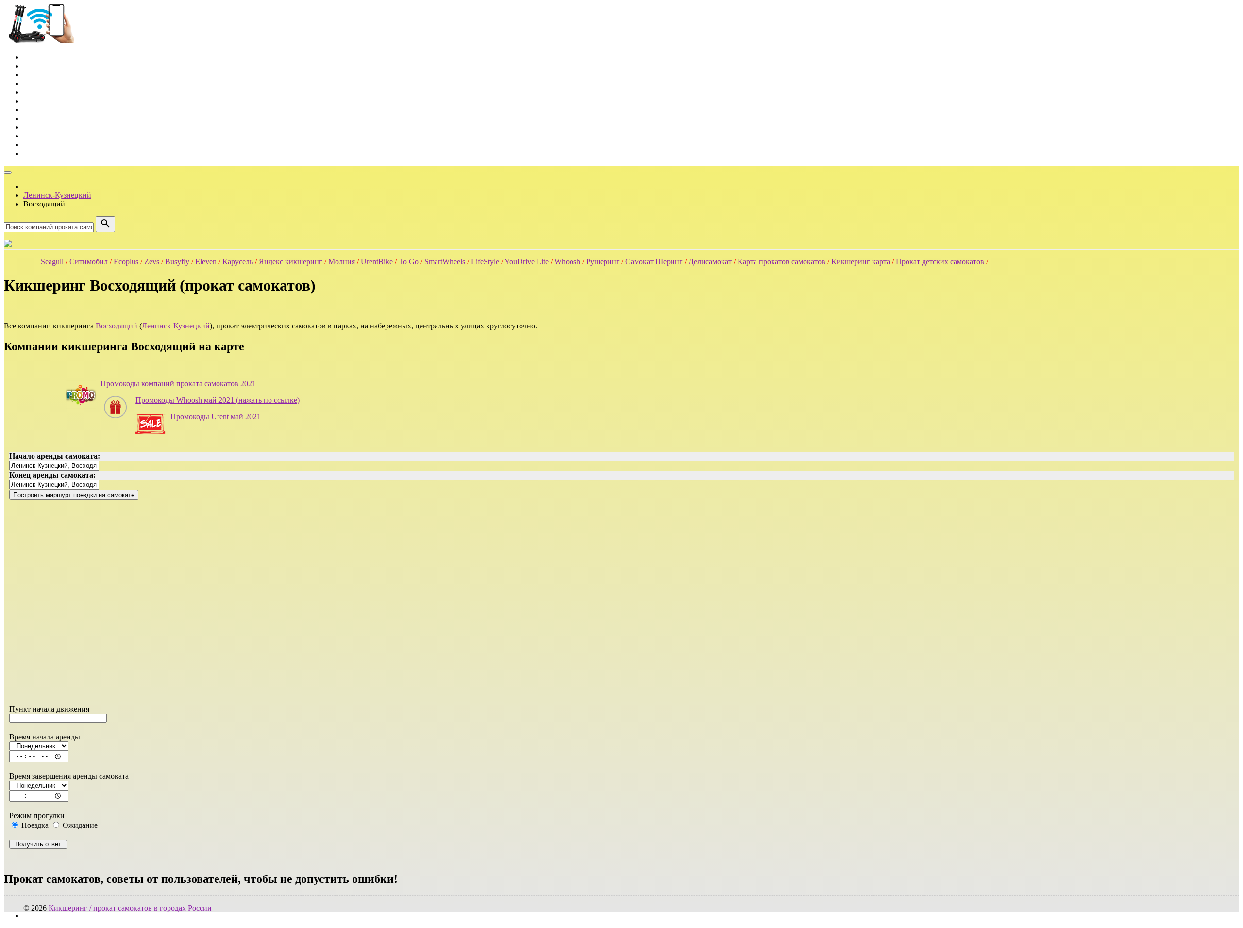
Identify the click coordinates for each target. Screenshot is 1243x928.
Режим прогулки (37, 815)
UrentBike (377, 262)
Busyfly (177, 262)
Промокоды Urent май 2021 (215, 416)
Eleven (206, 262)
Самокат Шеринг (654, 262)
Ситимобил (88, 262)
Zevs (151, 262)
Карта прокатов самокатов (781, 262)
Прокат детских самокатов (940, 262)
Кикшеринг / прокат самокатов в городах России (130, 908)
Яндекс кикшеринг (290, 262)
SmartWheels (444, 262)
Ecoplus (126, 262)
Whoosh (567, 262)
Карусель (237, 262)
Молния (341, 262)
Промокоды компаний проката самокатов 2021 (178, 383)
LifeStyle (485, 262)
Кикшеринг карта (860, 262)
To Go (409, 262)
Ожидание (79, 825)
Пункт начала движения (49, 709)
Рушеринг (603, 262)
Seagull (52, 262)
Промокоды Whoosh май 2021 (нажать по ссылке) (217, 400)
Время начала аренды (44, 737)
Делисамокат (710, 262)
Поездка (34, 825)
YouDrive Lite (526, 262)
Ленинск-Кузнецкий (176, 326)
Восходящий (116, 326)
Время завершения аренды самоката (69, 776)
